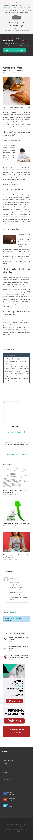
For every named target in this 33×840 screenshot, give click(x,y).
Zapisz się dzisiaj (14, 50)
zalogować (16, 618)
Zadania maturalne (8, 769)
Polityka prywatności (19, 822)
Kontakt (24, 824)
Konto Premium (7, 781)
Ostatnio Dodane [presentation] (19, 633)
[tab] (9, 633)
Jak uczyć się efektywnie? (16, 432)
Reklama (17, 824)
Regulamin (9, 822)
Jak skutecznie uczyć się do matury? (16, 524)
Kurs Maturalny (7, 779)
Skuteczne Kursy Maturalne (16, 731)
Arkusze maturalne (8, 760)
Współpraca (9, 824)
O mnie (5, 763)
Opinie (5, 772)
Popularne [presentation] (9, 633)
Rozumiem (16, 18)
